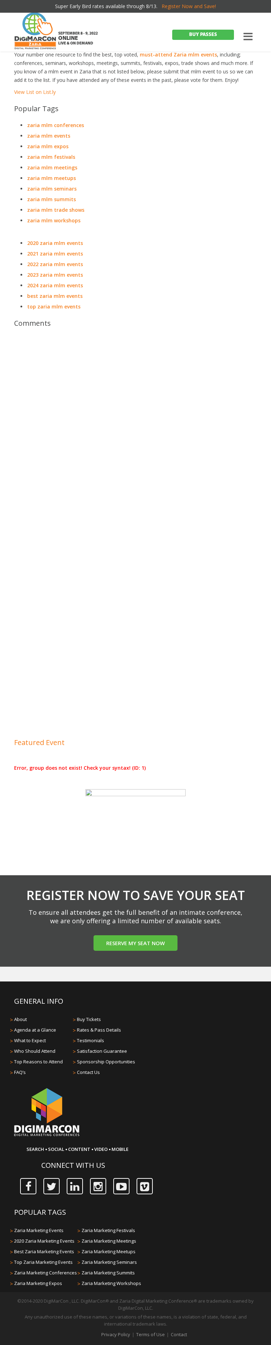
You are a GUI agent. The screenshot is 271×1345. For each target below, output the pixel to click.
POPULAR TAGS (40, 1212)
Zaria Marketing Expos (38, 1283)
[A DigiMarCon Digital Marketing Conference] (46, 1135)
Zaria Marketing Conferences (45, 1272)
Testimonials (90, 1040)
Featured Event (39, 742)
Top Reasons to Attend (38, 1061)
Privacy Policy (115, 1334)
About (20, 1019)
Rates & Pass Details (99, 1030)
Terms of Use (150, 1334)
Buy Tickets (89, 1019)
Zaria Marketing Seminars (109, 1262)
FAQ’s (20, 1072)
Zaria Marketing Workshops (111, 1283)
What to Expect (30, 1040)
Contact (179, 1334)
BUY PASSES (203, 34)
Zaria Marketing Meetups (109, 1251)
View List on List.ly (35, 92)
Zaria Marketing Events (39, 1230)
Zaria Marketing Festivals (108, 1230)
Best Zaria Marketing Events (44, 1251)
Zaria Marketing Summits (108, 1272)
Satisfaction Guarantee (102, 1051)
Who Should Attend (34, 1051)
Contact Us (88, 1072)
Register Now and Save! (189, 6)
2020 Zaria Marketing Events (44, 1241)
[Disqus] (135, 432)
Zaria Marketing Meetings (109, 1241)
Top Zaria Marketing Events (43, 1262)
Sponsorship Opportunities (106, 1061)
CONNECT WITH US (73, 1165)
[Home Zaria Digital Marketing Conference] (35, 32)
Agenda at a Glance (35, 1030)
